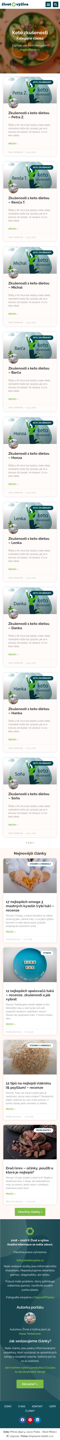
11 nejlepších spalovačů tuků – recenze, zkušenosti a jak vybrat (30, 995)
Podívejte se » (29, 49)
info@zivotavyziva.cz (30, 1260)
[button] (48, 4)
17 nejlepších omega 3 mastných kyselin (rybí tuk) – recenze (30, 906)
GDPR (52, 1406)
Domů (8, 1406)
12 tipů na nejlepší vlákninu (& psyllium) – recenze (28, 1085)
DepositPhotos (44, 1297)
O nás (21, 1406)
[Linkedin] (37, 1420)
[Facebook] (22, 1420)
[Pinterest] (30, 1420)
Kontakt (37, 1406)
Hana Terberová (30, 1333)
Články (30, 1411)
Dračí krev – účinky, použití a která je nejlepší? (29, 1170)
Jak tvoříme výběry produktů (24, 1367)
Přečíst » (13, 144)
